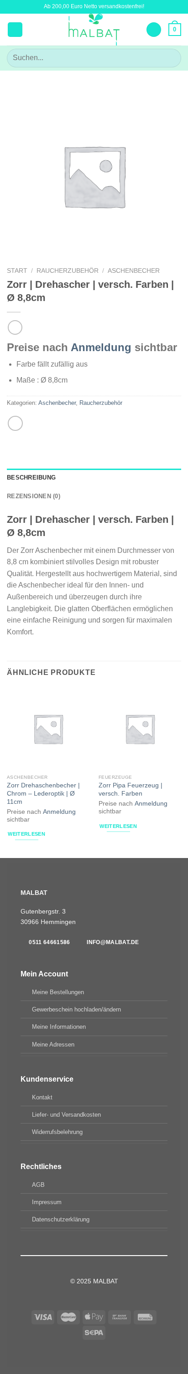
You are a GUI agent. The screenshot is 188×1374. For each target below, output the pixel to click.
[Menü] (15, 29)
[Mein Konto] (153, 29)
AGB (38, 1184)
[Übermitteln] (170, 58)
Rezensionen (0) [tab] (33, 496)
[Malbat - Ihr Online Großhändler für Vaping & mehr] (94, 30)
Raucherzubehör (68, 270)
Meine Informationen (59, 1026)
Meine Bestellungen (58, 992)
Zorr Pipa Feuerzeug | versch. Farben (130, 789)
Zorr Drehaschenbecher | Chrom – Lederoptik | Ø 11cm (43, 793)
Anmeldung (101, 347)
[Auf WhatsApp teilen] (15, 423)
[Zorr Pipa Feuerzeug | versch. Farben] (140, 728)
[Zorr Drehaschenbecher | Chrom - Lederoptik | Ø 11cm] (48, 728)
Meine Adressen (53, 1044)
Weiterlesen (26, 834)
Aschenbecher (134, 270)
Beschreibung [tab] (31, 477)
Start (17, 270)
